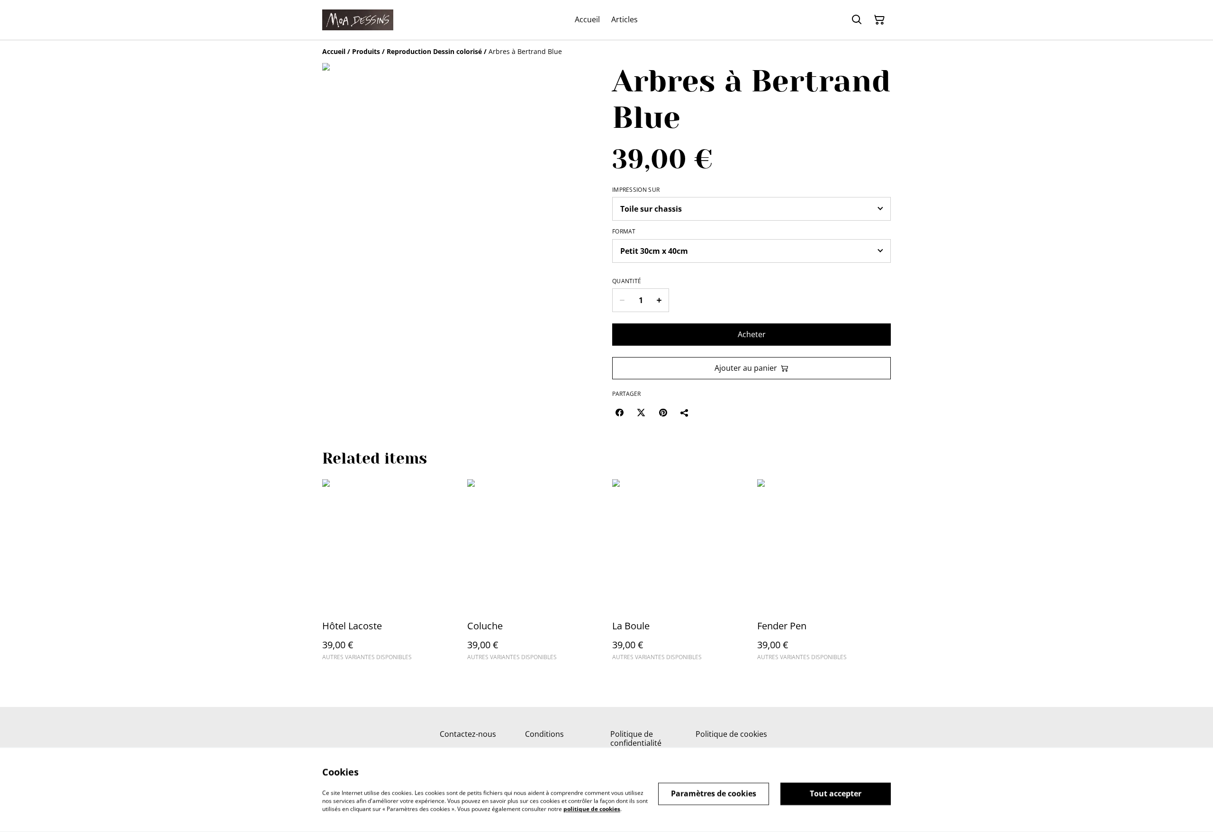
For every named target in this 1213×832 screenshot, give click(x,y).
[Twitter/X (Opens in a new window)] (641, 412)
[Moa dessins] (357, 19)
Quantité (626, 281)
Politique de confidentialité (635, 738)
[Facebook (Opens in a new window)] (619, 412)
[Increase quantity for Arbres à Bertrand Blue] (659, 300)
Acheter (752, 334)
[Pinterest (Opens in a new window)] (663, 412)
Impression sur (636, 190)
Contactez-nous (468, 734)
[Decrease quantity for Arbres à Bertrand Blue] (622, 300)
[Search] (856, 19)
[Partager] (685, 412)
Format (624, 231)
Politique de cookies (731, 734)
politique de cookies (591, 809)
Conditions (544, 734)
